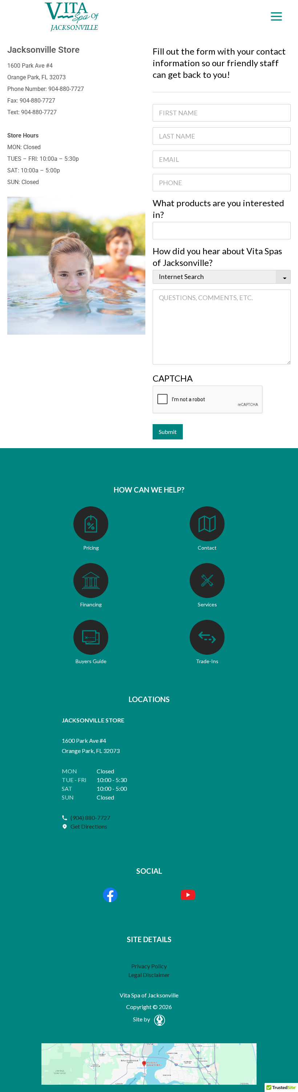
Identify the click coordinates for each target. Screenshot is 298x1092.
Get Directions (89, 826)
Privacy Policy (149, 966)
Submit (168, 431)
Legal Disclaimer (149, 974)
